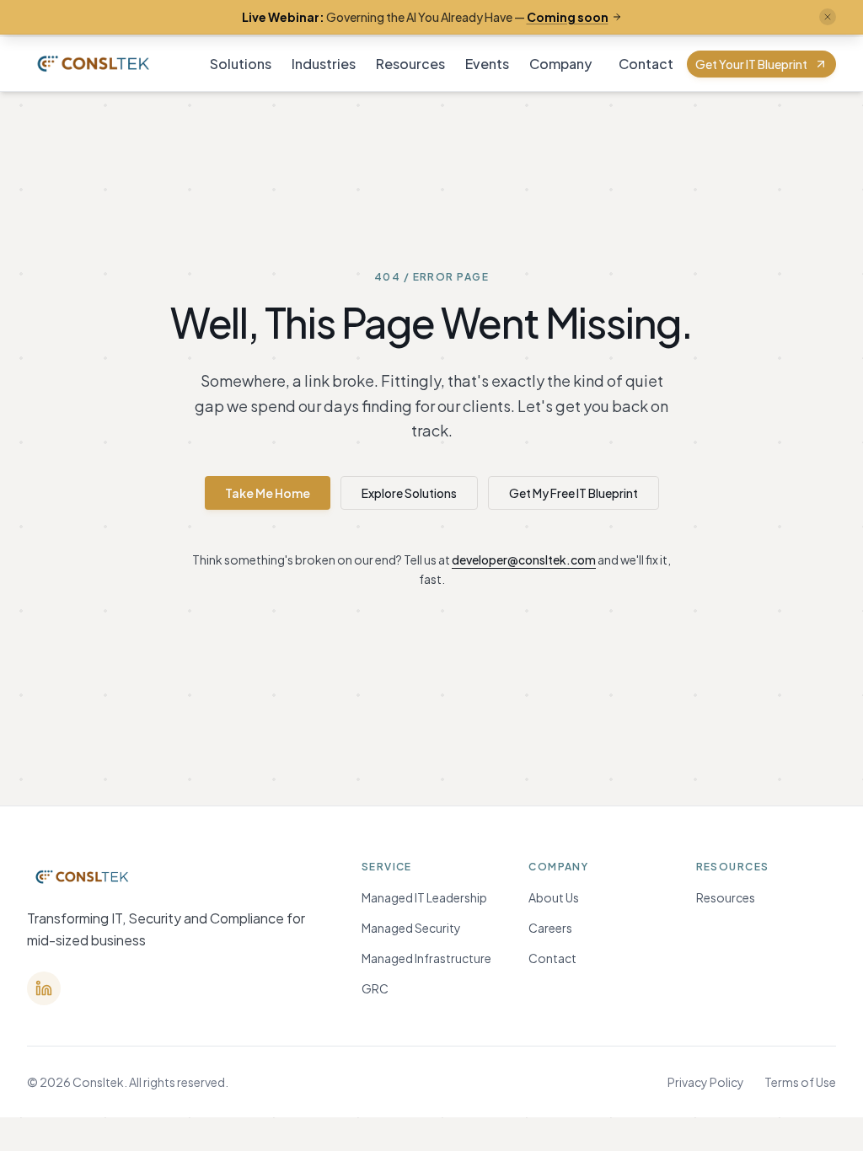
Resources (410, 63)
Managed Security (411, 927)
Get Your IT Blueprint (751, 64)
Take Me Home (267, 493)
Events (487, 63)
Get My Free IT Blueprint (573, 493)
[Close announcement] (827, 16)
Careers (550, 927)
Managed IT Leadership (424, 897)
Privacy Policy (705, 1081)
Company (560, 63)
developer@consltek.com (524, 559)
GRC (375, 988)
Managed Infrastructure (426, 958)
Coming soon (567, 16)
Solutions (240, 63)
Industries (324, 63)
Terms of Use (800, 1081)
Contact (646, 63)
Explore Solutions (409, 493)
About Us (553, 897)
